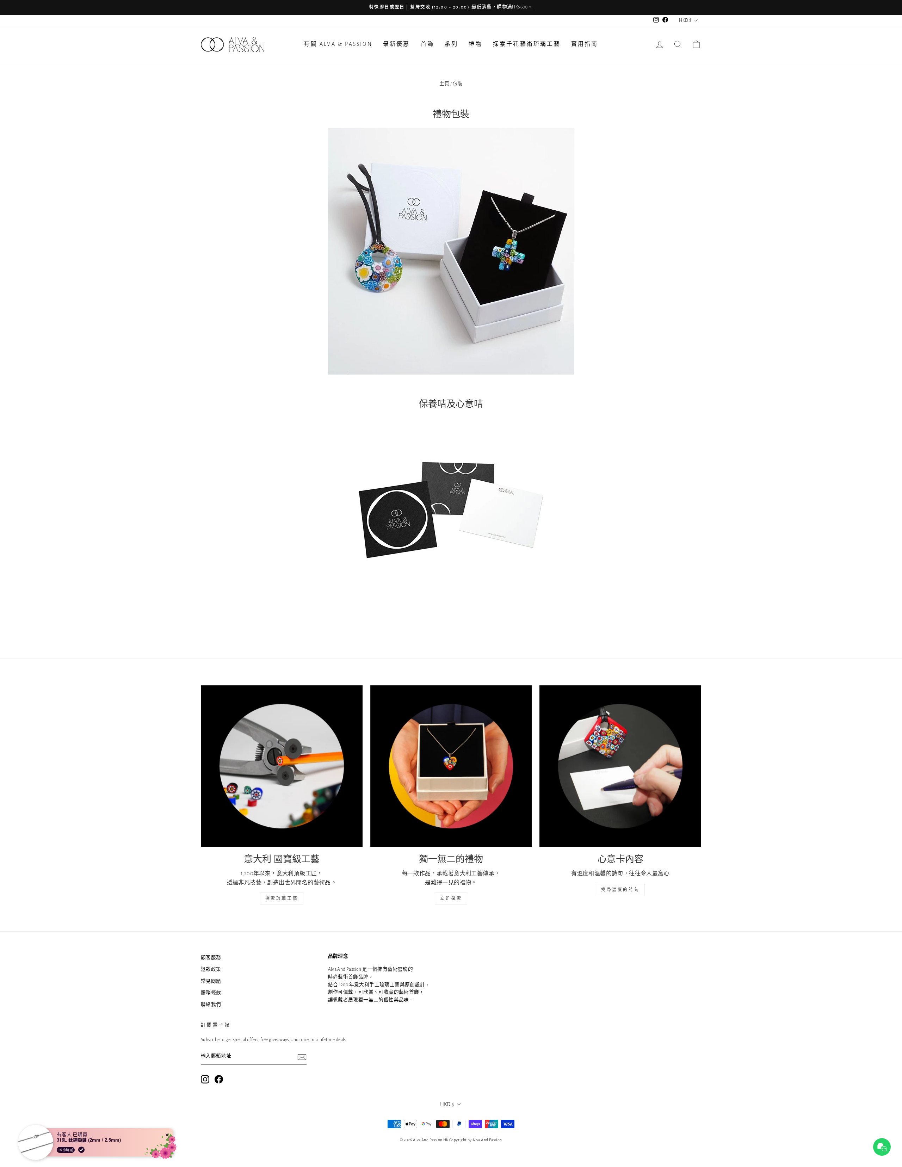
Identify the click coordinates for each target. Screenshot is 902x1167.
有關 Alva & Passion (338, 44)
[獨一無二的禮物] (451, 766)
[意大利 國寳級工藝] (282, 766)
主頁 (444, 83)
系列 (451, 44)
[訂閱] (302, 1056)
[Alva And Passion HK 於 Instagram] (205, 1079)
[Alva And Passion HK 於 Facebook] (219, 1079)
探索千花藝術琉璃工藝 (527, 44)
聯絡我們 (211, 1004)
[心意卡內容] (620, 766)
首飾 (427, 44)
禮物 (475, 44)
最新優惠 (396, 44)
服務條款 (211, 992)
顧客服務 (211, 957)
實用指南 (584, 44)
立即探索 (451, 898)
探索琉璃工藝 (281, 898)
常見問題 (211, 981)
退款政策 (211, 969)
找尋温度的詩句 (620, 890)
